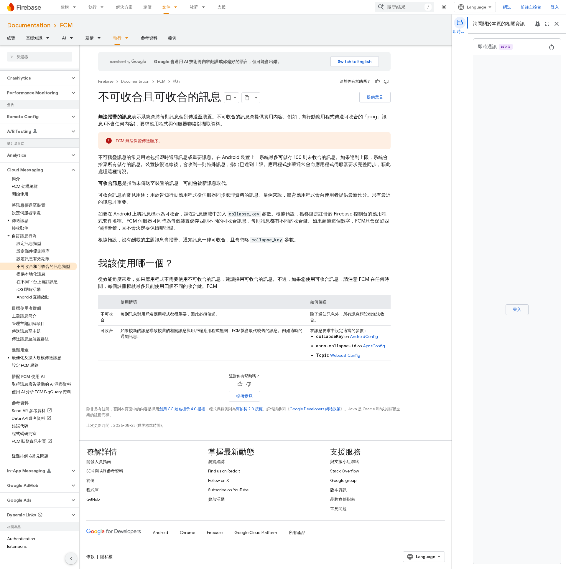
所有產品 (297, 532)
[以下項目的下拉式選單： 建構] (76, 7)
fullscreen (547, 23)
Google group (343, 480)
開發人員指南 (98, 461)
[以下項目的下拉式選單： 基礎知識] (49, 38)
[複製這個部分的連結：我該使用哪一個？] (179, 264)
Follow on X (218, 480)
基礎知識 (34, 38)
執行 (92, 7)
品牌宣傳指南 (342, 499)
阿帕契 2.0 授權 (249, 409)
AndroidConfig (364, 336)
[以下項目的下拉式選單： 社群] (205, 7)
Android (160, 532)
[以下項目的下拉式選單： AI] (73, 38)
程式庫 (92, 489)
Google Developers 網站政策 (314, 409)
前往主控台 (531, 7)
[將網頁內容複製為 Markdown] (247, 98)
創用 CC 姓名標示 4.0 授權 (182, 409)
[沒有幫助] (386, 81)
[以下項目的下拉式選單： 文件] (177, 7)
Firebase (105, 81)
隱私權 (106, 556)
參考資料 (149, 38)
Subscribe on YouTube (228, 489)
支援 (222, 7)
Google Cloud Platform (255, 532)
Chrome (187, 532)
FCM (66, 25)
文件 (166, 7)
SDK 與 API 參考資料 (104, 471)
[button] (35, 78)
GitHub (93, 499)
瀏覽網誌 (216, 461)
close (556, 23)
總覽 (11, 38)
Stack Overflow (344, 471)
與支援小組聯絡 (344, 461)
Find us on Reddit (224, 471)
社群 (194, 7)
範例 (172, 38)
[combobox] (404, 7)
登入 (555, 7)
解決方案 (124, 7)
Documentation (28, 25)
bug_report (537, 23)
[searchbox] (39, 57)
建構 (65, 7)
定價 (147, 7)
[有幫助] (377, 81)
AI (64, 38)
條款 (90, 556)
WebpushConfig (345, 355)
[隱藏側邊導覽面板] (71, 558)
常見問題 (338, 508)
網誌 (507, 7)
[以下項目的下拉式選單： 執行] (104, 7)
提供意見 (375, 97)
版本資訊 (338, 489)
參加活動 (216, 499)
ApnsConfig (374, 346)
